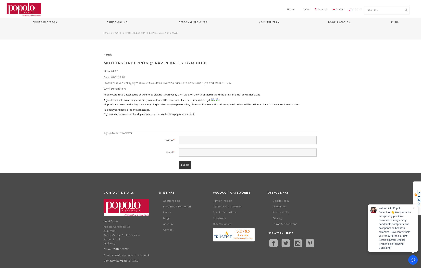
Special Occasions (225, 212)
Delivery (277, 218)
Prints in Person (222, 200)
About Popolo (172, 200)
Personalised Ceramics (227, 206)
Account (323, 9)
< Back (108, 54)
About (306, 9)
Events (117, 33)
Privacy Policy (281, 212)
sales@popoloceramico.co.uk (130, 255)
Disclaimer (279, 206)
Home (290, 9)
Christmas (219, 218)
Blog (166, 218)
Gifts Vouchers (222, 224)
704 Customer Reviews (243, 238)
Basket (340, 9)
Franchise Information (177, 206)
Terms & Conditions (285, 224)
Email (170, 152)
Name (170, 140)
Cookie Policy (281, 200)
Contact (357, 9)
